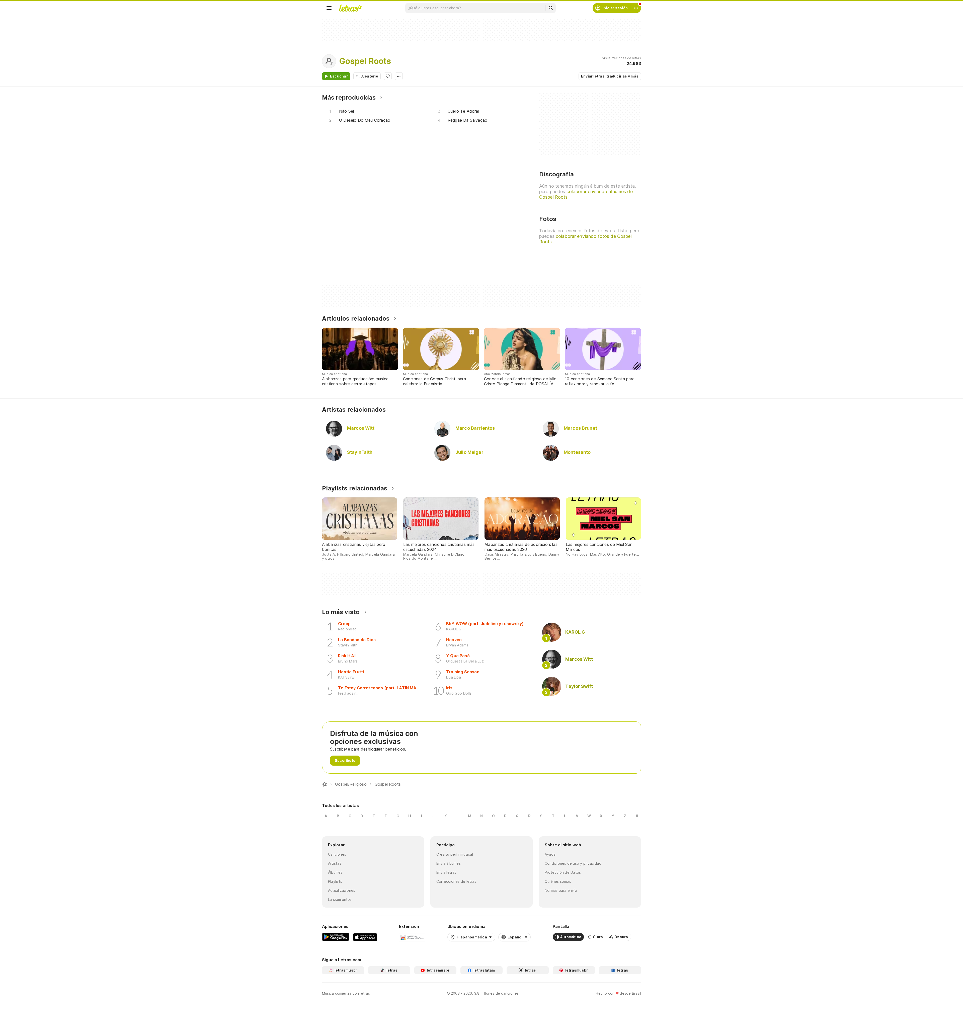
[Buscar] (551, 8)
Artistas (334, 863)
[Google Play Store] (335, 937)
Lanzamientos (340, 899)
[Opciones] (399, 76)
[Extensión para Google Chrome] (412, 937)
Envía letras (446, 872)
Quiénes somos (558, 881)
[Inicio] (324, 784)
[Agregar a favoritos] (388, 76)
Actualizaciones (341, 890)
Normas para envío (561, 890)
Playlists (335, 881)
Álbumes (335, 872)
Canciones (337, 854)
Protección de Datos (563, 872)
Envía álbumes (448, 863)
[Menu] (329, 8)
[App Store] (365, 937)
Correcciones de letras (456, 881)
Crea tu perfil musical (454, 854)
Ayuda (550, 854)
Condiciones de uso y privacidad (573, 863)
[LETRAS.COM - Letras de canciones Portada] (350, 8)
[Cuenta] (636, 8)
